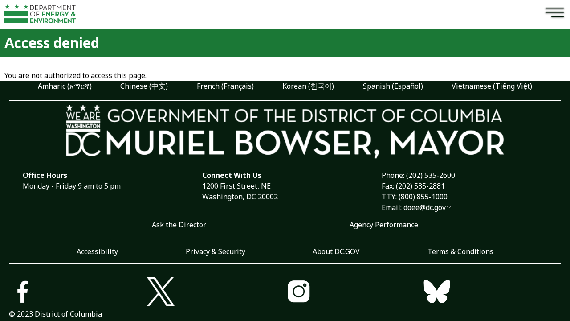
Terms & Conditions (460, 251)
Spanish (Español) (393, 86)
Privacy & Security (215, 251)
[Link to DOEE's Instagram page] (354, 293)
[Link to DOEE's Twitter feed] (216, 292)
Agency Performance (384, 225)
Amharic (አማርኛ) (65, 86)
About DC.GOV (336, 251)
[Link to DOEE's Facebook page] (78, 293)
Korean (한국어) (308, 86)
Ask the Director (179, 225)
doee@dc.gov (424, 207)
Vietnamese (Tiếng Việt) (492, 86)
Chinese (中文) (144, 86)
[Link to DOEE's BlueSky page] (492, 293)
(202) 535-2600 (430, 175)
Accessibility (97, 251)
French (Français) (225, 86)
